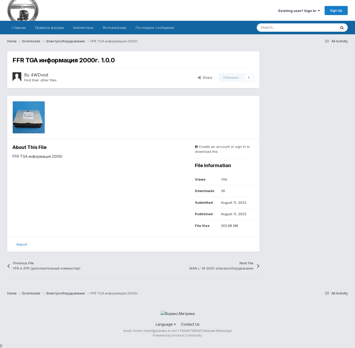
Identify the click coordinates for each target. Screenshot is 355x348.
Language (165, 324)
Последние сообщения (155, 27)
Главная (19, 27)
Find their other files (40, 80)
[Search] (342, 27)
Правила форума (49, 27)
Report (22, 244)
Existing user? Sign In (298, 11)
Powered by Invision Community (177, 335)
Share (206, 77)
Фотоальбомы (114, 27)
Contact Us (190, 324)
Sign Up (336, 10)
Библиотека (83, 27)
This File (322, 27)
